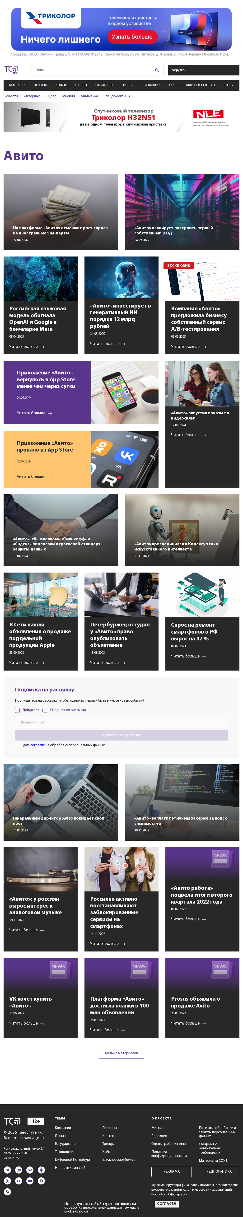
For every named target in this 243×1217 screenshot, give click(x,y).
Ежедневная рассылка (68, 710)
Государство (104, 85)
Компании (17, 85)
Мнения (68, 96)
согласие (37, 745)
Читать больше (31, 413)
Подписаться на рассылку (121, 735)
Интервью (31, 96)
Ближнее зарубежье (118, 1160)
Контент (81, 85)
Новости (11, 96)
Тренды (128, 85)
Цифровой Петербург (200, 85)
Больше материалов (121, 1053)
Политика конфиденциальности (169, 1154)
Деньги (61, 85)
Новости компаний (70, 1168)
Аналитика (89, 96)
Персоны (40, 85)
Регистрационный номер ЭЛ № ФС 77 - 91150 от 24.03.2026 (24, 1153)
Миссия (157, 1128)
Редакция (159, 1136)
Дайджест (31, 710)
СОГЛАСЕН (166, 1204)
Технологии (151, 85)
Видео (51, 96)
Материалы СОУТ (213, 1161)
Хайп (173, 85)
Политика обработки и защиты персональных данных (217, 1132)
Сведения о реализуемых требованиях (209, 1148)
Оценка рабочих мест (169, 1144)
